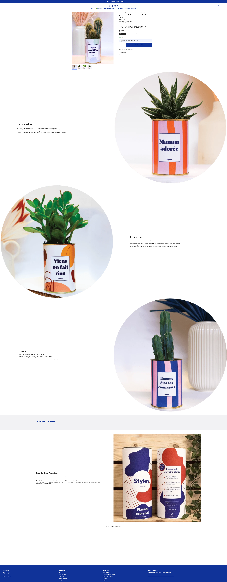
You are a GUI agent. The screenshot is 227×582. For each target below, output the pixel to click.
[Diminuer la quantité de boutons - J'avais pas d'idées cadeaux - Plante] (120, 45)
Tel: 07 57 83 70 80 (6, 572)
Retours (104, 580)
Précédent (72, 38)
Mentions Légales (106, 572)
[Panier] (223, 5)
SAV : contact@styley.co (7, 573)
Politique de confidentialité (108, 576)
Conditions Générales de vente (109, 574)
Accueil (120, 12)
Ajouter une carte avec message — (131, 40)
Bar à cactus (61, 580)
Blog (59, 572)
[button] (92, 8)
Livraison (105, 578)
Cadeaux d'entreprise (63, 578)
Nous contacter (61, 576)
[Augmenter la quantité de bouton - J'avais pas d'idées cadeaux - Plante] (124, 45)
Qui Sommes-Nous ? (63, 574)
